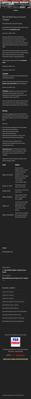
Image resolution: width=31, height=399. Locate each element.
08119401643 (20, 355)
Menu (16, 10)
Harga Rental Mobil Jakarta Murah (11, 314)
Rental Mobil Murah (15, 2)
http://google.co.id (7, 251)
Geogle (4, 248)
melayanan (11, 114)
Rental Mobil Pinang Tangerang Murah (13, 321)
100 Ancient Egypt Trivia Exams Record (13, 301)
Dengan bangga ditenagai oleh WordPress (13, 395)
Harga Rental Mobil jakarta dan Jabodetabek (14, 311)
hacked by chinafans (8, 292)
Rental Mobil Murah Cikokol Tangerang (13, 318)
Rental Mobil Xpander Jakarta (10, 305)
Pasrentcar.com (7, 149)
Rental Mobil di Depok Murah (10, 308)
